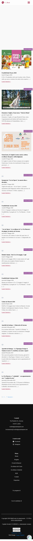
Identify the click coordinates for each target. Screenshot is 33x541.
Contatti (16, 476)
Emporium (16, 480)
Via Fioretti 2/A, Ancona (16, 421)
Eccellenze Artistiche (16, 470)
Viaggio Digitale (20, 535)
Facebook (17, 441)
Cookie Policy (16, 530)
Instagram (17, 444)
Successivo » (10, 397)
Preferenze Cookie (16, 533)
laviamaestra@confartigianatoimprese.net (17, 429)
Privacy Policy (16, 528)
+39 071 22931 (16, 424)
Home (16, 456)
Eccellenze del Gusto (16, 466)
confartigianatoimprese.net (16, 426)
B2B (16, 473)
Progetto (16, 459)
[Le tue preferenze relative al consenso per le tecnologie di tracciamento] (30, 538)
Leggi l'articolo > (6, 81)
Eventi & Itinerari (16, 463)
